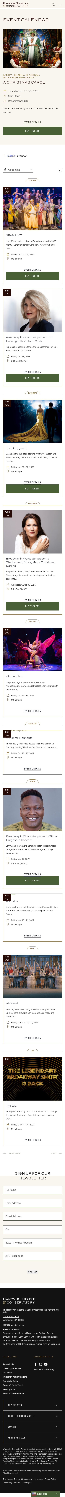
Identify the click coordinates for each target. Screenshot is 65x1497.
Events (11, 156)
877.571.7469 (17, 1325)
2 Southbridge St (11, 1317)
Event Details (32, 122)
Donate (12, 1426)
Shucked (12, 1003)
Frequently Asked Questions (15, 1377)
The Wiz (11, 1105)
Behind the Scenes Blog (44, 1369)
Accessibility (8, 1364)
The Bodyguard (16, 448)
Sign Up (32, 1271)
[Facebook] (35, 1364)
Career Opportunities (12, 1368)
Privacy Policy (50, 1479)
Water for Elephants (19, 738)
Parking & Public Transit (13, 1385)
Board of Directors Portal (13, 1393)
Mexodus (12, 901)
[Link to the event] (32, 48)
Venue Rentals (17, 1437)
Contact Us (8, 1372)
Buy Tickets (32, 130)
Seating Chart (9, 1389)
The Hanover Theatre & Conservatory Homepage (23, 1479)
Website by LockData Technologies (17, 1483)
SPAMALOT (14, 235)
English (41, 1493)
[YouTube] (46, 1364)
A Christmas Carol (24, 82)
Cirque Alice (14, 676)
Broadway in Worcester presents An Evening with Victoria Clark (29, 339)
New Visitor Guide (10, 1381)
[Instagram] (40, 1364)
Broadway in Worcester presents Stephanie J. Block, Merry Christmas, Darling (30, 562)
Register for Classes (21, 1416)
